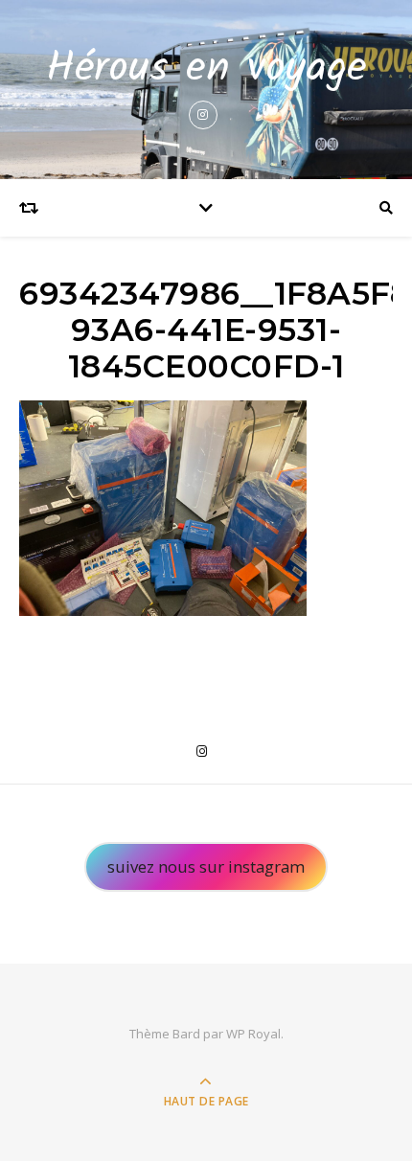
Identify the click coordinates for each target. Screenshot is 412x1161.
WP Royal (253, 1033)
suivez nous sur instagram (206, 866)
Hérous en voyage (206, 69)
